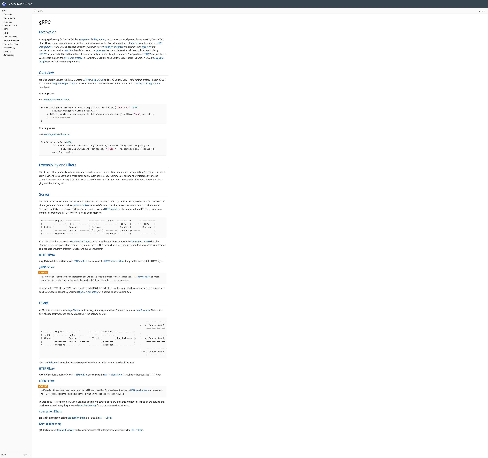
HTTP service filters (114, 261)
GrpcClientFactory (87, 405)
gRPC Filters (46, 267)
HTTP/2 (69, 50)
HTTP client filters (113, 374)
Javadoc (7, 51)
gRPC (4, 11)
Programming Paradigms (64, 83)
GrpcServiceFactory (88, 292)
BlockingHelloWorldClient (56, 99)
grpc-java (135, 43)
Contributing (8, 55)
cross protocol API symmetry (91, 39)
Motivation (47, 32)
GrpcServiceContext (81, 241)
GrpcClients (74, 310)
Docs (29, 4)
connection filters (76, 417)
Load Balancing (10, 37)
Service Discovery (11, 40)
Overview (46, 73)
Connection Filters (50, 411)
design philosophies (113, 46)
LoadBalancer (143, 310)
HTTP (6, 29)
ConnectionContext (140, 241)
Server (44, 194)
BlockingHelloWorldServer (56, 134)
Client (43, 303)
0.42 (481, 11)
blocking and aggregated (147, 83)
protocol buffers (81, 205)
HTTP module (111, 209)
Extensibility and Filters (57, 165)
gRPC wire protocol (73, 58)
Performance (9, 18)
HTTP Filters (47, 255)
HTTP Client (105, 417)
